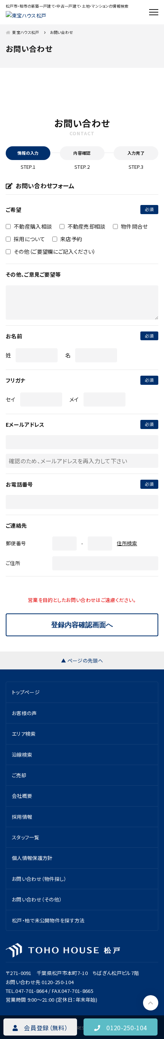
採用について (29, 239)
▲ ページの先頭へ (82, 660)
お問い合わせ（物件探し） (39, 878)
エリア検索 (24, 733)
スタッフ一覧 (25, 837)
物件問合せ (134, 226)
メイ (74, 399)
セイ (11, 399)
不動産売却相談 (87, 226)
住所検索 (127, 543)
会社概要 (22, 795)
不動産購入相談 (33, 226)
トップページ (26, 692)
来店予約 (71, 239)
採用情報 (22, 816)
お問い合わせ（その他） (37, 899)
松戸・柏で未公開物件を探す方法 (48, 920)
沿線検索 (22, 754)
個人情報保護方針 (32, 857)
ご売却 (19, 775)
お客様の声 (24, 713)
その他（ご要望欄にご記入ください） (55, 251)
